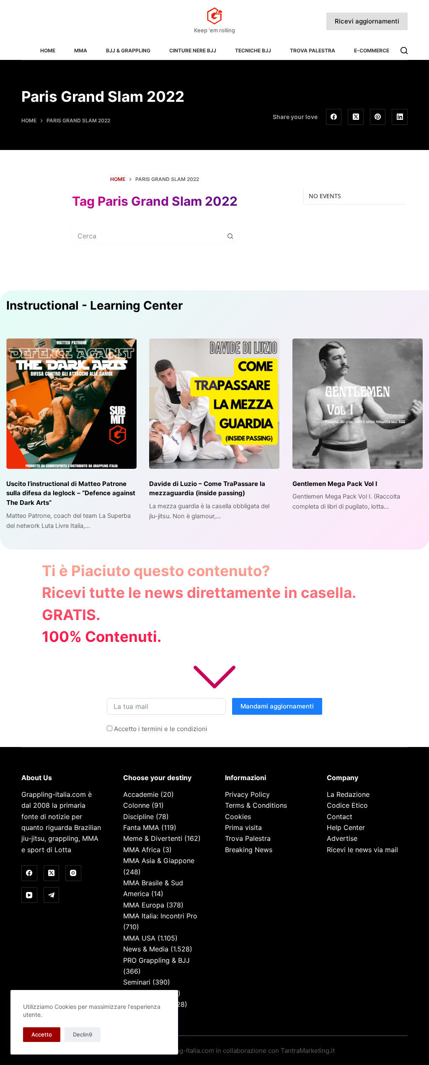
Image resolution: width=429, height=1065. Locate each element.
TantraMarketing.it (308, 1051)
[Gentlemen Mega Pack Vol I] (357, 404)
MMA (80, 50)
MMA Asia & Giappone (158, 860)
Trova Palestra (312, 50)
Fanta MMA (141, 827)
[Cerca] (404, 50)
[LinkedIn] (400, 117)
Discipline (138, 816)
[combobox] (146, 235)
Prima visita (243, 827)
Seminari (136, 982)
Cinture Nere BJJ (192, 50)
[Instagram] (73, 873)
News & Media (145, 949)
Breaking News (248, 849)
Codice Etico (347, 805)
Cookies (238, 816)
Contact (339, 816)
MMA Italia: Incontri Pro (160, 916)
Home (47, 50)
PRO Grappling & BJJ (156, 960)
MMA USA (139, 938)
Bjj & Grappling (128, 50)
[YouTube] (29, 895)
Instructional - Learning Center (94, 305)
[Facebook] (334, 117)
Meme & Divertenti (152, 838)
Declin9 (82, 1034)
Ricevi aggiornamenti (367, 21)
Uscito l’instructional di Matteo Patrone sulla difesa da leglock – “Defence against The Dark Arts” (70, 493)
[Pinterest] (378, 117)
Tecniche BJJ (253, 50)
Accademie (140, 794)
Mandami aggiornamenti (277, 706)
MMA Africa (141, 849)
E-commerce (371, 50)
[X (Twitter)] (356, 117)
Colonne (136, 805)
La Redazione (348, 794)
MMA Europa (143, 905)
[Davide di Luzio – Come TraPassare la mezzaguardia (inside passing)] (214, 404)
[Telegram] (51, 895)
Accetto (41, 1034)
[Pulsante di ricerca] (230, 236)
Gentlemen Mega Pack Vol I (334, 484)
